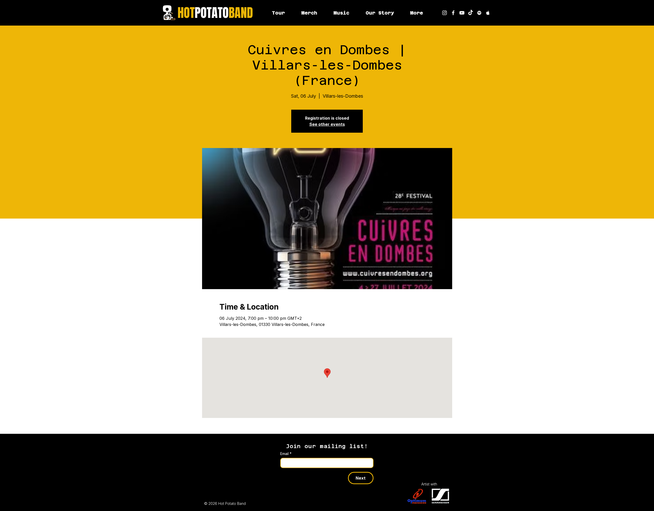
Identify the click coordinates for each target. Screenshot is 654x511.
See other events (327, 124)
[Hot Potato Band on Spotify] (479, 13)
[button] (416, 13)
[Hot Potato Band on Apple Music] (488, 13)
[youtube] (462, 13)
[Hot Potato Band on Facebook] (453, 13)
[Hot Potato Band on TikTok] (471, 13)
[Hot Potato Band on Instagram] (444, 13)
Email (285, 453)
